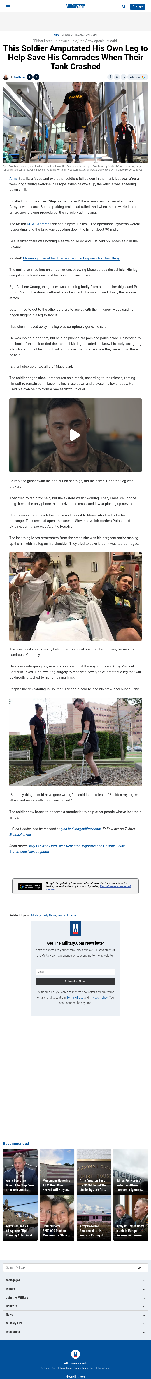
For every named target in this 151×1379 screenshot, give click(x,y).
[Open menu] (8, 6)
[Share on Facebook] (110, 77)
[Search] (123, 7)
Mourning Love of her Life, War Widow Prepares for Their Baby (71, 258)
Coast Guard (66, 1368)
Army (56, 35)
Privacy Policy (99, 997)
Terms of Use (75, 997)
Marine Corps (81, 1368)
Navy (93, 1368)
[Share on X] (117, 77)
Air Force (45, 1368)
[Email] (124, 77)
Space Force (104, 1368)
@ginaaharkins (20, 834)
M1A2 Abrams (38, 224)
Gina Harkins (19, 77)
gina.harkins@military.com (81, 829)
